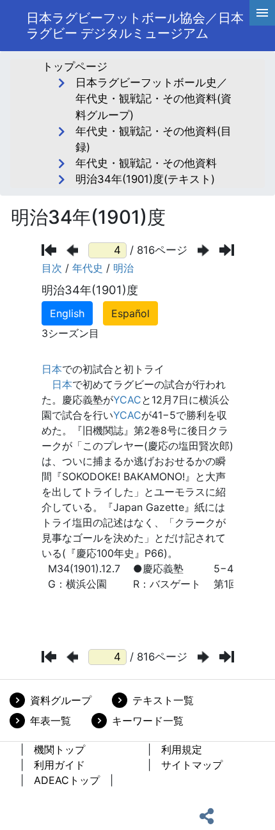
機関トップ (59, 749)
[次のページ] (203, 250)
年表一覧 (50, 720)
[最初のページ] (49, 250)
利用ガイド (59, 764)
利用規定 (181, 749)
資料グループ (60, 700)
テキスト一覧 (163, 700)
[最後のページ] (226, 250)
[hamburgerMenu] (262, 13)
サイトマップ (192, 764)
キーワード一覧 (148, 720)
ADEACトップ (67, 780)
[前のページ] (72, 250)
